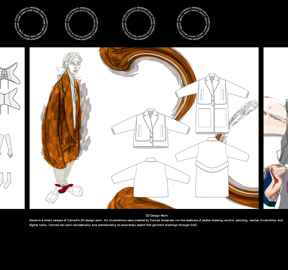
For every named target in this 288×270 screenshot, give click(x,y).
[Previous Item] (7, 128)
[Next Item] (281, 128)
